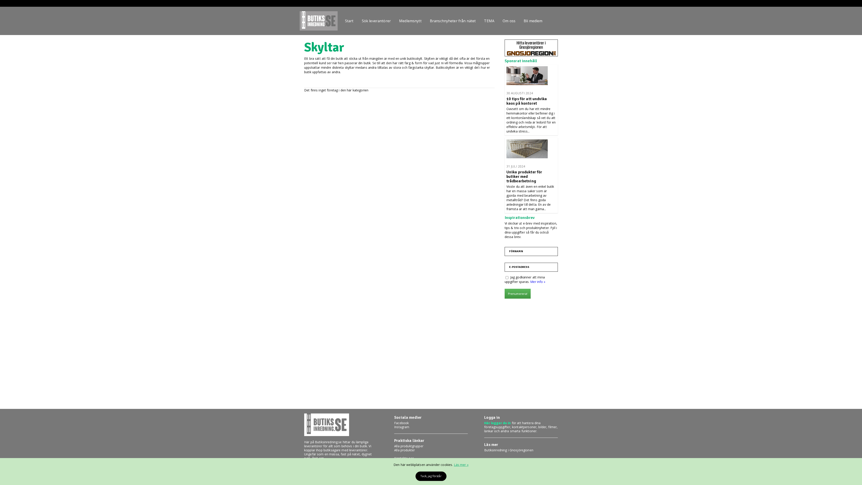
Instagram (401, 427)
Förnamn (516, 251)
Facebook (401, 423)
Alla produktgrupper (408, 446)
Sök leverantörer (376, 20)
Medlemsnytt (410, 20)
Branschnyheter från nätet (453, 20)
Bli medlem (533, 20)
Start (349, 20)
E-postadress (519, 267)
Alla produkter (404, 450)
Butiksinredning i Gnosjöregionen (508, 450)
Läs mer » (461, 465)
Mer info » (537, 282)
